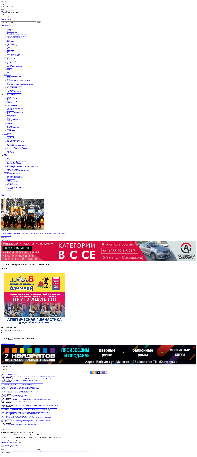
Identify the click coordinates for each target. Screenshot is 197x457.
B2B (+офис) (10, 123)
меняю (8, 143)
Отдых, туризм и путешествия (15, 112)
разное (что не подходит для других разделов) (19, 149)
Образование (10, 41)
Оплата (25, 20)
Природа (9, 69)
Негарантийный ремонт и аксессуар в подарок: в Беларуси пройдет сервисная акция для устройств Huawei (29, 408)
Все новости (10, 29)
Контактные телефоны (6, 442)
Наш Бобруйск (7, 75)
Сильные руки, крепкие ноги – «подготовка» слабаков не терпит (18, 387)
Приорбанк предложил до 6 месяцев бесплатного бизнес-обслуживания (19, 424)
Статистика (10, 188)
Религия (9, 47)
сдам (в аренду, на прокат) (13, 140)
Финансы (9, 122)
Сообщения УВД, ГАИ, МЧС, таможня (17, 36)
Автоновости (10, 43)
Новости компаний (12, 45)
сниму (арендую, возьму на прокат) (16, 141)
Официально (10, 33)
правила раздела (11, 152)
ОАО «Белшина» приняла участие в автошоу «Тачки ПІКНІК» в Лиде (19, 416)
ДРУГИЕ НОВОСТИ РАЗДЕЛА (9, 374)
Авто (8, 95)
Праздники (10, 113)
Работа (5, 124)
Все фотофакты (11, 58)
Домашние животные (12, 101)
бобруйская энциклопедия (14, 76)
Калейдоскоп (10, 50)
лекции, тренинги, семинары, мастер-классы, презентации (22, 166)
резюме (9, 129)
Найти (2, 239)
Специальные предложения (14, 176)
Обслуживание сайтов (13, 184)
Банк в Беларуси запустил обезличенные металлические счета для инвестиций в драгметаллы (25, 420)
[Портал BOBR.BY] (6, 19)
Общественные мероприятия (14, 66)
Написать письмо (8, 20)
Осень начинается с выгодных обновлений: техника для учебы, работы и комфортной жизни (25, 412)
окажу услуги (10, 144)
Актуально (9, 30)
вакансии (9, 126)
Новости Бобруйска (12, 32)
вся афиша (9, 156)
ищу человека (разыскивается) (15, 147)
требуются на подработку (13, 127)
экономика (9, 83)
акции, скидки (10, 136)
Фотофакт (6, 57)
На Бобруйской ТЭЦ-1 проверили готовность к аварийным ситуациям (19, 391)
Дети (8, 100)
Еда (8, 104)
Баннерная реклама (12, 180)
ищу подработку (11, 130)
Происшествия (11, 63)
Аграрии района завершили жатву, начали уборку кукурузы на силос (19, 403)
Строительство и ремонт (13, 119)
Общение (6, 172)
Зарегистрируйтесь (13, 16)
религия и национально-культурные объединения (20, 84)
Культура (9, 70)
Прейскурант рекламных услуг (15, 177)
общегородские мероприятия (14, 163)
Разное (8, 73)
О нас (2, 20)
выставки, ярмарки (12, 165)
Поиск (38, 22)
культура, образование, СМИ (14, 86)
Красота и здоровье (12, 105)
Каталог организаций (9, 94)
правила (9, 131)
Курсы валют (66, 451)
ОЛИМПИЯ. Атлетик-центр (8, 344)
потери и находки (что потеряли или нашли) (18, 148)
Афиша (5, 155)
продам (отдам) (11, 137)
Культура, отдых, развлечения (14, 37)
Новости (6, 27)
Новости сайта (10, 51)
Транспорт (9, 120)
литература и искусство (13, 87)
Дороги (9, 62)
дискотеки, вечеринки (12, 162)
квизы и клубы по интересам (14, 167)
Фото (5, 154)
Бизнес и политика (12, 39)
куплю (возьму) (11, 138)
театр (8, 159)
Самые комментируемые (13, 54)
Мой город (9, 68)
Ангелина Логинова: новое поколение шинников (14, 395)
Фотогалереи (10, 90)
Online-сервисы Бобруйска (14, 93)
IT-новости (10, 48)
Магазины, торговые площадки (15, 108)
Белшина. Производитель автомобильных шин (39, 399)
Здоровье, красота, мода (13, 44)
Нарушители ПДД (11, 61)
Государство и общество (13, 98)
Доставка (9, 102)
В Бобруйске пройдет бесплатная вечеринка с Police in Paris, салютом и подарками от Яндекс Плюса (27, 378)
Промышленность (11, 115)
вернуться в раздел (5, 240)
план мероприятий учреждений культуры (18, 170)
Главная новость (11, 179)
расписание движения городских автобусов (18, 80)
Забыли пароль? (5, 11)
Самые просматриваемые (13, 55)
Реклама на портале (18, 20)
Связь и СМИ (10, 116)
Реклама (15, 445)
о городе (9, 88)
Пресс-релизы (10, 52)
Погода (74, 451)
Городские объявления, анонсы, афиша (17, 34)
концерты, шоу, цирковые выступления (17, 161)
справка (9, 77)
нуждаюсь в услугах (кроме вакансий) (17, 145)
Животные (9, 65)
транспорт (9, 79)
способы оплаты (11, 133)
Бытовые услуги (11, 97)
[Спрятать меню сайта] (1, 448)
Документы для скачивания (14, 187)
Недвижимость (11, 109)
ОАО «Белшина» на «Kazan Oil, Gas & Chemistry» (14, 399)
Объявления (7, 134)
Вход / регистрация (6, 23)
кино (8, 158)
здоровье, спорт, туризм (13, 82)
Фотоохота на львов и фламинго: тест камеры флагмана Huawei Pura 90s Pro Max (22, 383)
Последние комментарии (13, 173)
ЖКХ (8, 59)
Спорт (8, 40)
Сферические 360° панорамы (14, 91)
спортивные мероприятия (13, 169)
